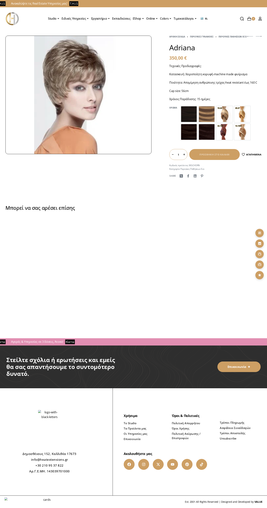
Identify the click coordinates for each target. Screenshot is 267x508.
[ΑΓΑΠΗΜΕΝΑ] (59, 232)
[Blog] (259, 233)
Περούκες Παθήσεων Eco (233, 36)
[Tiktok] (201, 464)
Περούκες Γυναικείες (201, 36)
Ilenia (166, 296)
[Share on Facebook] (188, 176)
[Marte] (36, 257)
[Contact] (259, 254)
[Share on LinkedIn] (195, 176)
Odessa (101, 296)
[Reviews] (259, 275)
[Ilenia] (166, 257)
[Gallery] (259, 243)
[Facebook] (129, 464)
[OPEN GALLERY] (78, 95)
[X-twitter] (158, 464)
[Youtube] (172, 464)
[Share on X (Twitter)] (181, 176)
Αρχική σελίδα (177, 36)
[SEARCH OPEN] (242, 19)
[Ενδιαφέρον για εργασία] (259, 264)
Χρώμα (173, 107)
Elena (230, 296)
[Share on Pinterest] (202, 176)
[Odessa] (101, 257)
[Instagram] (143, 464)
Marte (36, 296)
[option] (189, 114)
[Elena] (231, 257)
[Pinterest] (187, 464)
